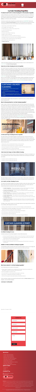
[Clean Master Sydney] (8, 4)
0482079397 (26, 21)
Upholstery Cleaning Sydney (9, 359)
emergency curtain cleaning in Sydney (16, 80)
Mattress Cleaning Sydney (8, 357)
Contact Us (5, 367)
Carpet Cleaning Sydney (8, 354)
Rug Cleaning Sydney (7, 363)
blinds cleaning (20, 116)
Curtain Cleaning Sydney (8, 355)
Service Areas (6, 370)
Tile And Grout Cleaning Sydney (9, 358)
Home (13, 10)
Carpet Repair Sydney (7, 360)
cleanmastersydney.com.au (17, 389)
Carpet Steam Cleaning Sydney (9, 364)
